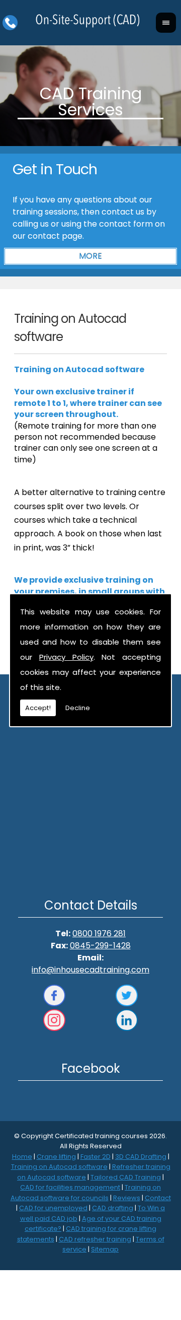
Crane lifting (56, 1156)
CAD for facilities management (70, 1187)
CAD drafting (112, 1208)
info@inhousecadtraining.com (90, 970)
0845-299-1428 (100, 945)
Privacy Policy (66, 657)
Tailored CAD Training (125, 1177)
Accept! (38, 708)
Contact (158, 1198)
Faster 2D (95, 1156)
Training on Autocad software (59, 1166)
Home (22, 1156)
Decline (77, 708)
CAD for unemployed (53, 1208)
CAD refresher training (95, 1239)
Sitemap (105, 1249)
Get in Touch (55, 169)
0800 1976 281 (99, 933)
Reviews (126, 1198)
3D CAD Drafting (140, 1156)
